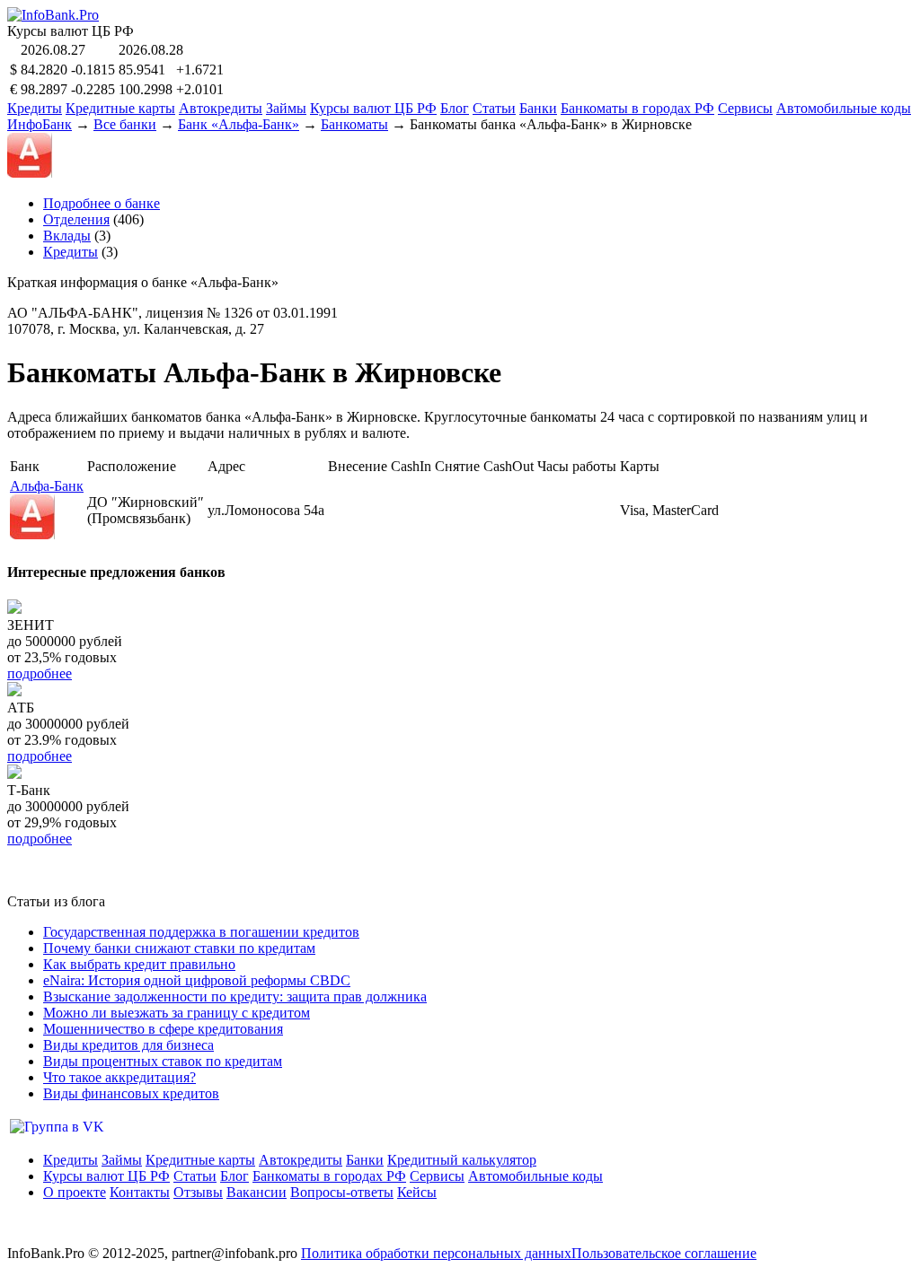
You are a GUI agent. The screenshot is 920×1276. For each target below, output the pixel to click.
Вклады (67, 235)
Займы (286, 108)
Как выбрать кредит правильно (139, 964)
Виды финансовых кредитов (131, 1093)
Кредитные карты (120, 108)
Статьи (494, 108)
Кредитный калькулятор (461, 1159)
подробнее (39, 673)
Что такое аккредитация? (119, 1077)
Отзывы (198, 1192)
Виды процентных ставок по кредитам (162, 1061)
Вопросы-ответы (342, 1192)
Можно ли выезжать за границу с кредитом (176, 1012)
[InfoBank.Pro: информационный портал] (53, 14)
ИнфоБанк (39, 124)
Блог (454, 108)
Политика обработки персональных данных (436, 1253)
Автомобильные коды (843, 108)
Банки (538, 108)
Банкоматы (354, 124)
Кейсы (417, 1192)
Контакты (140, 1192)
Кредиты (34, 108)
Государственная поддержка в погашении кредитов (201, 932)
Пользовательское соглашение (663, 1253)
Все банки (124, 124)
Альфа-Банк (47, 486)
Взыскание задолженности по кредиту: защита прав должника (235, 996)
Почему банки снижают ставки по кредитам (179, 948)
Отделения (76, 219)
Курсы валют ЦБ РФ (373, 108)
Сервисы (745, 108)
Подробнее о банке (101, 203)
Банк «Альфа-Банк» (238, 124)
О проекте (74, 1192)
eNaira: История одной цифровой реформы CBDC (196, 980)
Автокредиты (220, 108)
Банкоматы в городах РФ (637, 108)
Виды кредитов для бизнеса (128, 1045)
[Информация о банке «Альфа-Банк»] (32, 534)
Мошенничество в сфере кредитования (163, 1028)
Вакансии (256, 1192)
